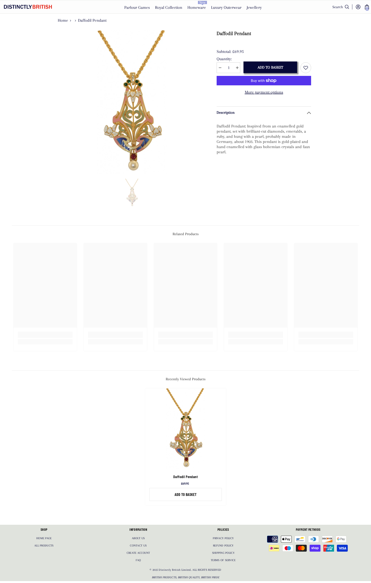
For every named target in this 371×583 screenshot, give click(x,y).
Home (63, 20)
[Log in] (358, 7)
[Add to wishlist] (305, 67)
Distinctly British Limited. (175, 569)
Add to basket (270, 67)
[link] (45, 335)
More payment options (264, 92)
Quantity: (224, 59)
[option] (132, 102)
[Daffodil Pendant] (185, 428)
